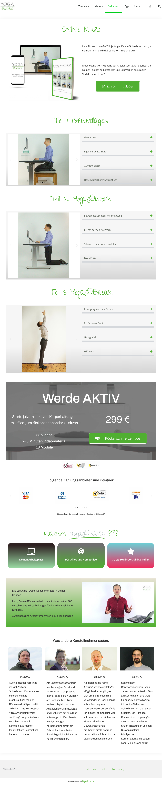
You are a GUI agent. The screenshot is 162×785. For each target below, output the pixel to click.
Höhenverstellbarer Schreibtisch (100, 179)
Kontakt (137, 6)
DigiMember (88, 781)
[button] (159, 6)
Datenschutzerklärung (113, 768)
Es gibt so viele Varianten (97, 229)
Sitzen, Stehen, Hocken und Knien (101, 243)
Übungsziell (90, 337)
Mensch (99, 6)
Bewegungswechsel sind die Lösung (103, 215)
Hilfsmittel (89, 351)
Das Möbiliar (90, 258)
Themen (82, 6)
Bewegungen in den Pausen (98, 309)
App (127, 6)
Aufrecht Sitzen (92, 165)
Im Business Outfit (94, 323)
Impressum (90, 768)
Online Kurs (114, 6)
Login (149, 6)
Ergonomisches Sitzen (95, 151)
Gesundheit (90, 137)
